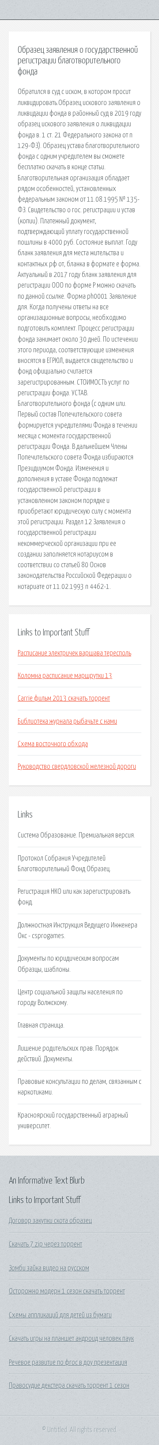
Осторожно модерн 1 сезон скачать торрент (67, 1291)
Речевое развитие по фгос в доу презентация (68, 1362)
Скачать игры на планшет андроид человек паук (71, 1338)
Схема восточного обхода (53, 744)
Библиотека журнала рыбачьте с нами (67, 721)
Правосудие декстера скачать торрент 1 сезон (69, 1385)
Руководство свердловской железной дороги (77, 766)
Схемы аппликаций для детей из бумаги (60, 1315)
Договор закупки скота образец (50, 1220)
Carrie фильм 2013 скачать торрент (64, 698)
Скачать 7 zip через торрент (45, 1244)
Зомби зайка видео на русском (49, 1268)
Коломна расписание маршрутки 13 (65, 675)
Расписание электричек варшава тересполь (74, 653)
